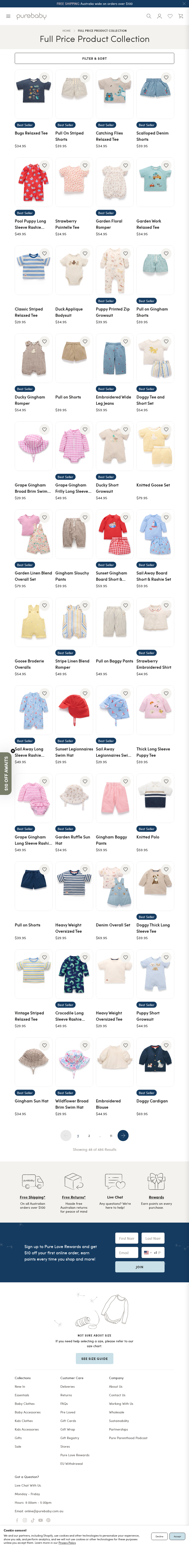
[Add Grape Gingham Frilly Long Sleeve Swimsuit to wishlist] (85, 429)
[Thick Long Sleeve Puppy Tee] (155, 710)
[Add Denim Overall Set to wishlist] (125, 869)
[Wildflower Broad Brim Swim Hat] (74, 1062)
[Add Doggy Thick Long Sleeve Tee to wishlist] (166, 869)
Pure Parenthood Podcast (128, 1438)
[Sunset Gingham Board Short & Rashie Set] (115, 534)
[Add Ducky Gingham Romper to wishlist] (44, 341)
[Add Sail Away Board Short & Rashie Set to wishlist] (166, 517)
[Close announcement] (184, 3)
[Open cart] (180, 16)
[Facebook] (17, 1520)
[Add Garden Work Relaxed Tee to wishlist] (166, 165)
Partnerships (118, 1429)
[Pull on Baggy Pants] (115, 622)
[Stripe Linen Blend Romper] (74, 622)
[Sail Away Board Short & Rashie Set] (155, 534)
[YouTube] (40, 1520)
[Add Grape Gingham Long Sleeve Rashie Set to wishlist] (44, 781)
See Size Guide (94, 1358)
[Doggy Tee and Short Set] (155, 358)
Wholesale (116, 1412)
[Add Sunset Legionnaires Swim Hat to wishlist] (85, 693)
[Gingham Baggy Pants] (115, 798)
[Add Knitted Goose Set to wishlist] (166, 429)
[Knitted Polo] (155, 798)
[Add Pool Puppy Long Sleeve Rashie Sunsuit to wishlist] (44, 165)
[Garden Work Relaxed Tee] (155, 182)
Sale (18, 1446)
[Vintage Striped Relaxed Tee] (34, 974)
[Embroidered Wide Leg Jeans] (115, 358)
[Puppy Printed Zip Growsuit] (115, 270)
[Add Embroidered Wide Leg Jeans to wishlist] (125, 341)
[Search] (149, 16)
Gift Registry (69, 1438)
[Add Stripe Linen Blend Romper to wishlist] (85, 605)
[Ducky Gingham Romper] (34, 358)
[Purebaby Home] (31, 16)
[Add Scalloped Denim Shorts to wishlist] (166, 77)
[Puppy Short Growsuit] (155, 974)
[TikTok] (32, 1520)
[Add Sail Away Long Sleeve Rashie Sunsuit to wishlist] (44, 693)
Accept (177, 1536)
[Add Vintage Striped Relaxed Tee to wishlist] (44, 957)
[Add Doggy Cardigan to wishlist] (166, 1045)
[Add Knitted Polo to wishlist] (166, 781)
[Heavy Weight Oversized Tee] (74, 886)
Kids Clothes (24, 1420)
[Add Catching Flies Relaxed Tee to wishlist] (125, 77)
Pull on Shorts (68, 397)
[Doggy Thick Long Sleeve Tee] (155, 886)
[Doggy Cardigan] (155, 1062)
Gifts (18, 1438)
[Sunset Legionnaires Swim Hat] (74, 710)
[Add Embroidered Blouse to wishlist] (125, 1045)
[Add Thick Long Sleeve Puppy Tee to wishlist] (166, 693)
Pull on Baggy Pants (114, 661)
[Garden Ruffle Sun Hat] (74, 798)
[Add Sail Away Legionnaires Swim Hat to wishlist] (125, 693)
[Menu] (8, 16)
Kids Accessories (27, 1429)
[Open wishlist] (170, 16)
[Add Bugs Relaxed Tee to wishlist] (44, 77)
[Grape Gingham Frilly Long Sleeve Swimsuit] (74, 446)
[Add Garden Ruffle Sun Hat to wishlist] (85, 781)
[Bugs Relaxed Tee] (34, 94)
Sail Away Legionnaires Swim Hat (114, 755)
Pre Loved (67, 1412)
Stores (65, 1446)
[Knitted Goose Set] (155, 446)
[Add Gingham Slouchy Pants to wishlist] (85, 517)
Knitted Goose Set (153, 485)
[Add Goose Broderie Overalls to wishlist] (44, 605)
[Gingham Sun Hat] (34, 1062)
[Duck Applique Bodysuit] (74, 270)
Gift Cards (68, 1420)
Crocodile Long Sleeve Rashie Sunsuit (69, 1019)
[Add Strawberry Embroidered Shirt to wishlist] (166, 605)
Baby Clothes (25, 1403)
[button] (6, 773)
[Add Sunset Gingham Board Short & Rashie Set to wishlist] (125, 517)
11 (111, 1135)
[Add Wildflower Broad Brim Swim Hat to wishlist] (85, 1045)
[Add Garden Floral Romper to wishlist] (125, 165)
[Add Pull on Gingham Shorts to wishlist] (166, 253)
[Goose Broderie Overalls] (34, 622)
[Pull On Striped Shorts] (74, 94)
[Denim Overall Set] (115, 886)
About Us (115, 1386)
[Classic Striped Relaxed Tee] (34, 270)
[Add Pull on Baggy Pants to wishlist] (125, 605)
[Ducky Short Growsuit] (115, 446)
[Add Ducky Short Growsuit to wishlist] (125, 429)
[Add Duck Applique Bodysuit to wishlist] (85, 253)
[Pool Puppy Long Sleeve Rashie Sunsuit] (34, 182)
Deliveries (67, 1386)
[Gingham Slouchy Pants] (74, 534)
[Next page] (123, 1135)
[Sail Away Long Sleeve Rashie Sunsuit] (34, 710)
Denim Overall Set (113, 925)
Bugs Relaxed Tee (31, 133)
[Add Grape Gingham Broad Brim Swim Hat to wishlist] (44, 429)
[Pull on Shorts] (74, 358)
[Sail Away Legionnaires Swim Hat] (115, 710)
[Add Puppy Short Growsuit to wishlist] (166, 957)
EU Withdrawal (71, 1463)
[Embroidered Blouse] (115, 1062)
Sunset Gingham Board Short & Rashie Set (111, 579)
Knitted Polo (147, 837)
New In (20, 1386)
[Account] (159, 16)
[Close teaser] (13, 751)
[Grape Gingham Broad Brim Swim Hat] (34, 446)
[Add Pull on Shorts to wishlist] (85, 341)
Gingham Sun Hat (31, 1101)
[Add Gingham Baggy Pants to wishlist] (125, 781)
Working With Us (121, 1403)
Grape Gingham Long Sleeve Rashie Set (33, 843)
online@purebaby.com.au (44, 1511)
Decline (159, 1536)
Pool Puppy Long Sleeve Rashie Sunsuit (30, 227)
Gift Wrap (67, 1429)
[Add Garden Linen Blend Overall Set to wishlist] (44, 517)
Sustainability (119, 1420)
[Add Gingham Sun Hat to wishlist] (44, 1045)
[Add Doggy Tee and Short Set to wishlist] (166, 341)
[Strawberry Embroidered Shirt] (155, 622)
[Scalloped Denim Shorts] (155, 94)
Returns (66, 1395)
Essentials (22, 1395)
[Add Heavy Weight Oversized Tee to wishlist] (85, 869)
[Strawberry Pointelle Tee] (74, 182)
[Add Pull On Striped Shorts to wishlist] (85, 77)
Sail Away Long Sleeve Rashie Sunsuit (29, 755)
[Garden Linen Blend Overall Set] (34, 534)
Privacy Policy (67, 1542)
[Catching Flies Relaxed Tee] (115, 94)
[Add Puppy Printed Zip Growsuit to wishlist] (125, 253)
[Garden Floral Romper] (115, 182)
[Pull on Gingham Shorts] (155, 270)
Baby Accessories (28, 1412)
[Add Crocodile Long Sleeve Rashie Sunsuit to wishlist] (85, 957)
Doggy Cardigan (152, 1101)
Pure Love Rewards (74, 1455)
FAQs (64, 1403)
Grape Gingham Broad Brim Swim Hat (31, 491)
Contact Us (117, 1395)
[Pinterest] (48, 1520)
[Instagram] (25, 1520)
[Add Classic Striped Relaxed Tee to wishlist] (44, 253)
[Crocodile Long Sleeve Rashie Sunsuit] (74, 974)
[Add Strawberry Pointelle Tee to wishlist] (85, 165)
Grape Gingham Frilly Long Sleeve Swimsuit (71, 491)
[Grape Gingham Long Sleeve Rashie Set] (34, 798)
